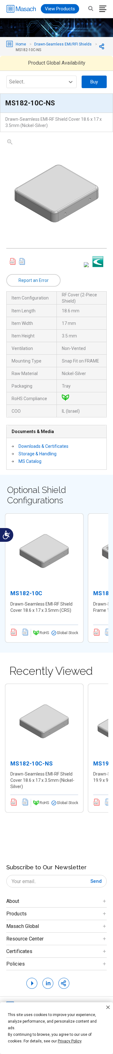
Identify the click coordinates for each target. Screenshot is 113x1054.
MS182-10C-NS (31, 763)
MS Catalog (30, 461)
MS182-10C (26, 593)
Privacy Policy (69, 1041)
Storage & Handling (37, 453)
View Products (60, 9)
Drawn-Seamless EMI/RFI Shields (63, 44)
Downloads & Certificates (43, 446)
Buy (94, 82)
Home (21, 44)
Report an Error (34, 280)
